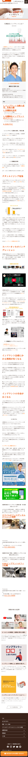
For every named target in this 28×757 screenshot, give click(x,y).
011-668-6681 (9, 547)
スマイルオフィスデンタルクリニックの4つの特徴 (12, 727)
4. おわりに (8, 124)
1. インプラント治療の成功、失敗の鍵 (13, 107)
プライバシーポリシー (7, 750)
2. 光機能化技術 (9, 110)
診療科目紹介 (5, 730)
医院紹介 (4, 733)
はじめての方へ (5, 721)
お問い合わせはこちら (19, 1)
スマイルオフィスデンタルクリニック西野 (13, 516)
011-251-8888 (9, 595)
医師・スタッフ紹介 (6, 724)
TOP (3, 718)
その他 (3, 736)
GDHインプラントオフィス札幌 (13, 564)
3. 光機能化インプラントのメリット (13, 117)
